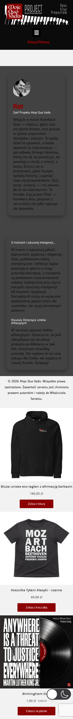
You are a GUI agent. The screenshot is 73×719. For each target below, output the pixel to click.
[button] (36, 32)
